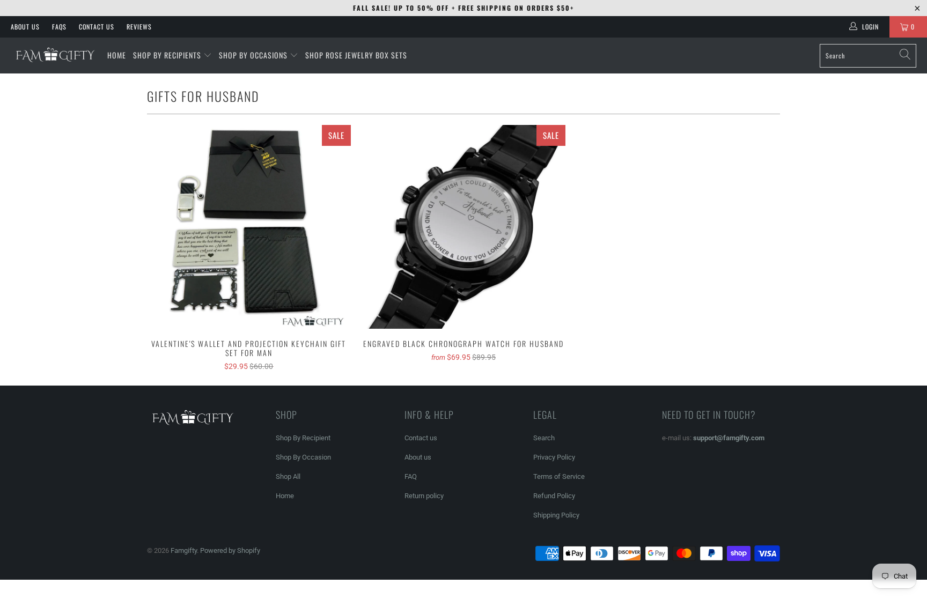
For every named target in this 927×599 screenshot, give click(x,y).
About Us (25, 26)
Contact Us (96, 26)
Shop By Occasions (253, 55)
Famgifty (184, 550)
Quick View (249, 250)
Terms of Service (559, 476)
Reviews (139, 26)
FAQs (59, 26)
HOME (116, 55)
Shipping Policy (556, 515)
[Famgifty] (54, 55)
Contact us (420, 438)
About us (417, 457)
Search (544, 438)
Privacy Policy (554, 457)
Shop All (288, 476)
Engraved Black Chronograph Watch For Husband (463, 227)
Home (285, 496)
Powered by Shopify (230, 550)
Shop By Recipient (303, 438)
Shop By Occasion (303, 457)
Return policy (424, 496)
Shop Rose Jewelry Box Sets (356, 55)
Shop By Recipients (167, 55)
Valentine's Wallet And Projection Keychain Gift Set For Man (249, 227)
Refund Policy (554, 496)
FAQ (410, 476)
